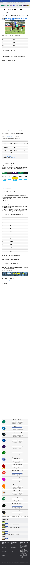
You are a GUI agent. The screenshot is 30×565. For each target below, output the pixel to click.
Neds (10, 165)
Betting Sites (23, 2)
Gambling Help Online (17, 563)
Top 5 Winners (14, 19)
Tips (15, 18)
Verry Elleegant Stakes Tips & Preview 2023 (7, 89)
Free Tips (1, 2)
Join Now (15, 180)
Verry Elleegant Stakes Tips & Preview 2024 (7, 67)
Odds (5, 19)
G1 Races (5, 2)
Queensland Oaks (13, 550)
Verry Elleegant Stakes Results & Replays (7, 100)
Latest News (4, 283)
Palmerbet (15, 165)
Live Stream (9, 18)
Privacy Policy (3, 556)
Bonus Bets (9, 2)
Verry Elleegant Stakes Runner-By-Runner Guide (8, 111)
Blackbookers (13, 2)
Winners (10, 19)
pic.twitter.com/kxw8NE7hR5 (7, 156)
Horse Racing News (4, 551)
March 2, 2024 (13, 157)
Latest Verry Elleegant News (8, 60)
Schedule (6, 18)
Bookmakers (19, 2)
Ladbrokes (8, 165)
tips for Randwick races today (13, 280)
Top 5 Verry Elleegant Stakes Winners (7, 122)
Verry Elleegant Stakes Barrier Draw (9, 136)
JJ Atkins (12, 551)
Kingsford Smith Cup (13, 547)
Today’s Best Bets (4, 546)
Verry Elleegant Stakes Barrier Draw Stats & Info (8, 78)
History (8, 19)
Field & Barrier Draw (23, 18)
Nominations (18, 18)
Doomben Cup (13, 546)
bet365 (13, 165)
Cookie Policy (3, 555)
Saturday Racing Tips (4, 547)
